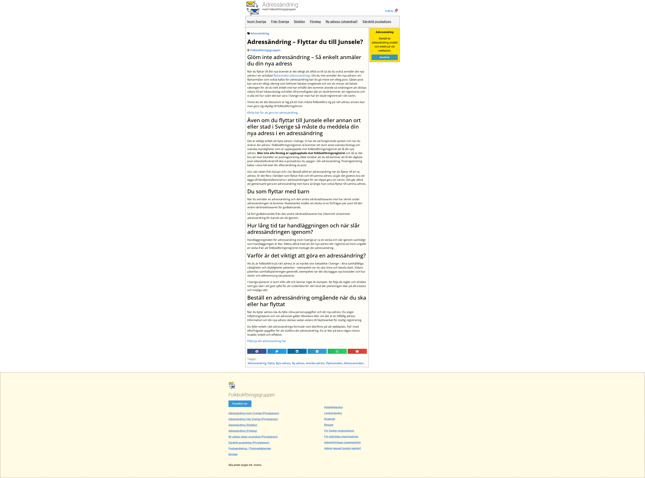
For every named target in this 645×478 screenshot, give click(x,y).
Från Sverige (280, 21)
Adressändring (280, 4)
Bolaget (328, 424)
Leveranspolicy (333, 413)
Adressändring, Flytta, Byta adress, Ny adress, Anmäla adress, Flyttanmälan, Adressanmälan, (306, 363)
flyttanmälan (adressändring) (291, 75)
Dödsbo (299, 21)
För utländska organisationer (341, 436)
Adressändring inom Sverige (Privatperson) (253, 413)
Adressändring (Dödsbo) (242, 425)
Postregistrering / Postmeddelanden (249, 448)
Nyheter (233, 454)
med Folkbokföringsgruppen (279, 9)
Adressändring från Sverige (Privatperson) (253, 419)
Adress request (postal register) (342, 448)
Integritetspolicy (333, 407)
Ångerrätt (329, 419)
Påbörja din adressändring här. (267, 341)
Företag (315, 21)
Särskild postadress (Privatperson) (248, 442)
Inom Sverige (256, 21)
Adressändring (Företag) (242, 431)
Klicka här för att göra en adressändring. (272, 112)
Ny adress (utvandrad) (342, 21)
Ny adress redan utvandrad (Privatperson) (253, 436)
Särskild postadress (376, 21)
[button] (257, 351)
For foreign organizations (339, 430)
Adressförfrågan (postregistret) (342, 442)
